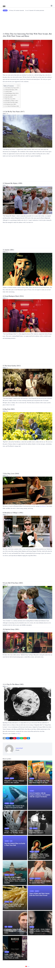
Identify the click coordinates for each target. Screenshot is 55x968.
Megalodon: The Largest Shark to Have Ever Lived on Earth (14, 807)
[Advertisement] (27, 21)
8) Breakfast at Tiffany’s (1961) (11, 100)
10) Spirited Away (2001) (10, 104)
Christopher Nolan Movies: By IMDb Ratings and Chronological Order (15, 931)
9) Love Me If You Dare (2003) (11, 102)
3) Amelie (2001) (8, 91)
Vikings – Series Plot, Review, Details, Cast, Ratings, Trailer (13, 832)
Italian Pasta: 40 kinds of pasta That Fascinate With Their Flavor (14, 906)
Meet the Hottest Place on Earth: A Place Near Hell (14, 844)
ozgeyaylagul (19, 748)
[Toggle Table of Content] (17, 86)
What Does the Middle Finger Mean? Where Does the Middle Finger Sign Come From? (39, 856)
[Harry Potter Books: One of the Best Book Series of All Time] (40, 773)
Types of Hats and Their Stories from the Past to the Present (39, 894)
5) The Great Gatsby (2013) (10, 95)
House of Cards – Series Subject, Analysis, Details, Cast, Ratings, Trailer (39, 931)
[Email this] (4, 738)
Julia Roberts (43, 506)
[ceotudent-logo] (4, 6)
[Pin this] (14, 738)
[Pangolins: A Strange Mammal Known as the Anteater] (15, 773)
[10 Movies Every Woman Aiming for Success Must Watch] (40, 873)
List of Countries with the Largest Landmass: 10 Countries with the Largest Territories (39, 795)
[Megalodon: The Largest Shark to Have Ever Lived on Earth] (15, 798)
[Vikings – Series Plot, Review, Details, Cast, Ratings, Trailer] (15, 823)
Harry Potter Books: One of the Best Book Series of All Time (39, 782)
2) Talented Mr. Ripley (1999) (10, 89)
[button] (51, 5)
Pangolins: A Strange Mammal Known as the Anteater (14, 782)
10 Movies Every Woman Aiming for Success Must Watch (39, 882)
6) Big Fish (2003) (8, 97)
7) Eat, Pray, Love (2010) (9, 99)
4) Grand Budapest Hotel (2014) (11, 93)
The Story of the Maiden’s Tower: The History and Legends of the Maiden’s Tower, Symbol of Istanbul (15, 880)
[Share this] (7, 738)
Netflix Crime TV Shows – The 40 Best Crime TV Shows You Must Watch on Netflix (14, 956)
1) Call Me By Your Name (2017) (11, 88)
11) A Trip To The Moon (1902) (12, 106)
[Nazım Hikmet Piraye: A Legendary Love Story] (40, 823)
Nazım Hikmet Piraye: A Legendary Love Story (37, 832)
